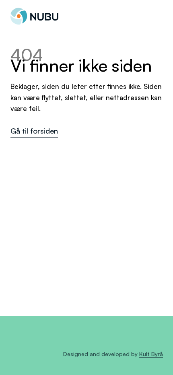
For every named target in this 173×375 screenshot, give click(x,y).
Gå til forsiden (34, 130)
